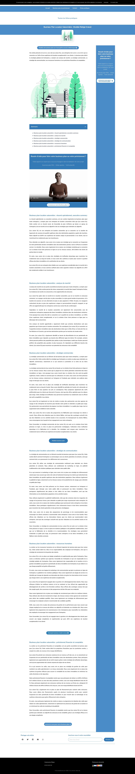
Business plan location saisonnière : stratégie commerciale (51, 138)
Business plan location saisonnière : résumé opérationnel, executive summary (56, 133)
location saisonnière (78, 53)
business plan (46, 53)
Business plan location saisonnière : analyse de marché (49, 136)
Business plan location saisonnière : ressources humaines (50, 143)
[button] (85, 126)
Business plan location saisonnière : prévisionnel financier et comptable (54, 146)
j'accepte (106, 2)
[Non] (133, 2)
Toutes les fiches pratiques (67, 18)
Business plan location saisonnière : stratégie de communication (52, 141)
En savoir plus (114, 2)
